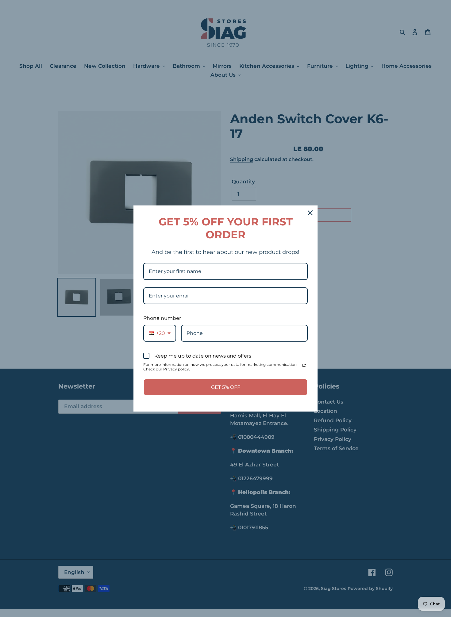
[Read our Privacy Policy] (304, 365)
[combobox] (159, 333)
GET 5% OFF (225, 387)
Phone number (162, 318)
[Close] (310, 212)
